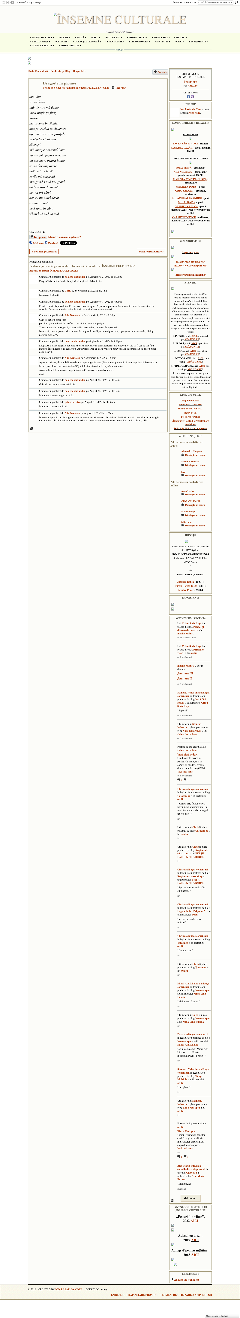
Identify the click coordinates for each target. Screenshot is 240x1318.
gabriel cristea (73, 402)
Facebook (53, 243)
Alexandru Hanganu (191, 451)
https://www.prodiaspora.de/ (190, 265)
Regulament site (190, 400)
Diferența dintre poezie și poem (190, 428)
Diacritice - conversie (190, 404)
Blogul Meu (79, 71)
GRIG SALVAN (184, 190)
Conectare (190, 2)
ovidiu (193, 653)
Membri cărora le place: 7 (64, 237)
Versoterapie (202, 990)
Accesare (192, 85)
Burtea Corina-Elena (186, 586)
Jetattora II (184, 678)
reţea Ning (194, 113)
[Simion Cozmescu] (174, 467)
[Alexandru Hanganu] (174, 457)
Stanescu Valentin (187, 692)
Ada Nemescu (72, 315)
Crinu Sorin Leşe (191, 623)
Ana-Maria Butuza (188, 1166)
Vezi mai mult (185, 771)
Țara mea (182, 943)
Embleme (117, 1295)
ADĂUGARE (191, 339)
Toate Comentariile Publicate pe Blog (49, 71)
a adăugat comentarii (196, 789)
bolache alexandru (64, 88)
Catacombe (183, 796)
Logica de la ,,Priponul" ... (192, 911)
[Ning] (8, 2)
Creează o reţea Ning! (29, 2)
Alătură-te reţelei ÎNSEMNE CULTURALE (53, 270)
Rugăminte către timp (189, 876)
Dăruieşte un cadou (195, 455)
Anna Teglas (187, 491)
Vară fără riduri (192, 731)
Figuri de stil (190, 412)
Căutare (236, 2)
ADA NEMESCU (183, 172)
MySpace (38, 243)
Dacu (195, 914)
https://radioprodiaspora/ (190, 261)
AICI (194, 336)
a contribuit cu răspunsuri (191, 1167)
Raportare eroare (142, 1295)
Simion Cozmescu (190, 461)
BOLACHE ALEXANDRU (187, 198)
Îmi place (40, 237)
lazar (184, 472)
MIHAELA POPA (186, 187)
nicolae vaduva (185, 633)
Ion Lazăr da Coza (190, 109)
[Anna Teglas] (174, 496)
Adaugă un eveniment (186, 1280)
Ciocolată (191, 1172)
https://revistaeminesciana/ (191, 275)
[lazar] (174, 477)
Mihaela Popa (188, 511)
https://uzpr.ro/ (190, 252)
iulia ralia (186, 522)
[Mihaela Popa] (174, 517)
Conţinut (31, 428)
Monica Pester (186, 590)
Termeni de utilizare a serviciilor (186, 1295)
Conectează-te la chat (217, 1316)
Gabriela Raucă (185, 582)
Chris (68, 290)
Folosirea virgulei (190, 417)
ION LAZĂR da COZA (185, 143)
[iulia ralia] (174, 527)
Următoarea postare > (151, 251)
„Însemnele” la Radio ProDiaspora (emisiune (190, 422)
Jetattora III (185, 673)
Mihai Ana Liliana (187, 983)
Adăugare (162, 71)
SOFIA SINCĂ (184, 167)
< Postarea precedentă (44, 251)
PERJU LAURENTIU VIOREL (190, 855)
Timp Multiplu (191, 1107)
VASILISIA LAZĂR (182, 147)
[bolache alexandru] (34, 91)
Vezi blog (120, 88)
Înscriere (177, 2)
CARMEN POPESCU (184, 217)
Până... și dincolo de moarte (190, 628)
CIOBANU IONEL (190, 501)
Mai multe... (191, 1198)
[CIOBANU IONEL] (174, 507)
